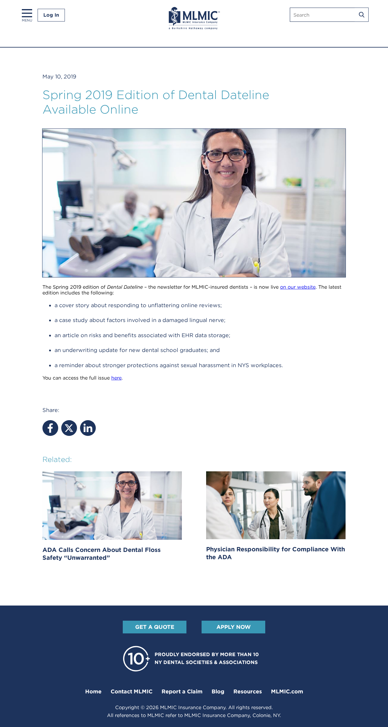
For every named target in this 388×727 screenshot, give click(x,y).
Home (93, 691)
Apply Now (233, 627)
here (116, 378)
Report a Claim (182, 691)
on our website (298, 287)
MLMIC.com (287, 691)
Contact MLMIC (131, 691)
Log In (51, 15)
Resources (247, 691)
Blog (218, 691)
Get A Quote (154, 627)
